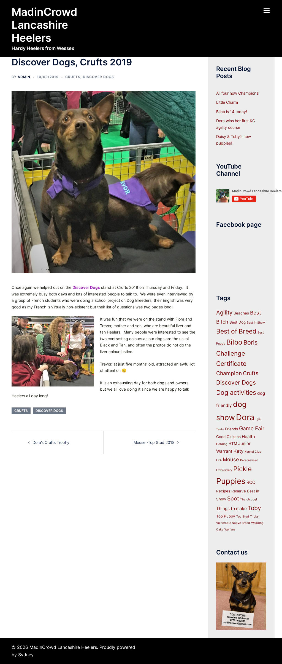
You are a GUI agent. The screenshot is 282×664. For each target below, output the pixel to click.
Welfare (229, 529)
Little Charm (227, 102)
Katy (238, 451)
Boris (250, 342)
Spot (233, 498)
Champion (229, 373)
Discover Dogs (98, 77)
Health (248, 436)
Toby (254, 508)
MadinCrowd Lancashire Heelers (44, 24)
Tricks (254, 516)
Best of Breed (236, 331)
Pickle (242, 469)
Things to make (231, 508)
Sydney (26, 654)
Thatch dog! (248, 499)
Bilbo (234, 342)
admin (24, 77)
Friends (231, 429)
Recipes (223, 491)
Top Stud (242, 516)
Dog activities (236, 392)
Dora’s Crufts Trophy (50, 442)
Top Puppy (225, 516)
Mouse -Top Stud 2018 (154, 442)
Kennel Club (253, 452)
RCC (250, 482)
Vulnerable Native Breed (233, 523)
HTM (233, 443)
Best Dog (237, 322)
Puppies (230, 481)
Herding (221, 444)
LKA (219, 460)
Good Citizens (228, 436)
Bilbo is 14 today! (231, 111)
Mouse (231, 459)
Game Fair (251, 428)
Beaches (241, 313)
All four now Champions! (237, 93)
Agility (224, 312)
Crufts (72, 77)
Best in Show (256, 322)
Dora (245, 417)
